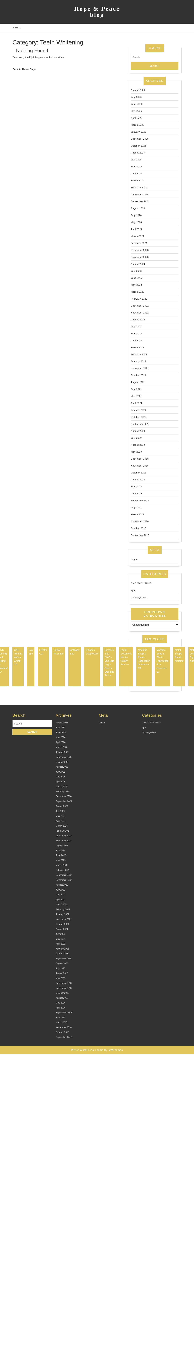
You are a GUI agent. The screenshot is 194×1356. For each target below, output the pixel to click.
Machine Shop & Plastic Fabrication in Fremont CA (144, 659)
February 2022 (139, 354)
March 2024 (137, 236)
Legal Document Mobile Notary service (126, 657)
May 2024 (136, 222)
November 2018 (140, 465)
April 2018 (136, 493)
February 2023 (139, 298)
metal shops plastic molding (179, 655)
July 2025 (136, 159)
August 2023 (138, 264)
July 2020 (136, 438)
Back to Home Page (24, 69)
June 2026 (136, 104)
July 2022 (136, 326)
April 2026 (136, 118)
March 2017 (137, 514)
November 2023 (140, 257)
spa (133, 590)
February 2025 (139, 187)
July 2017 (136, 507)
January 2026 (138, 132)
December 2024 (140, 194)
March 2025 (137, 180)
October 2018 (138, 472)
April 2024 (136, 229)
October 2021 (138, 375)
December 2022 (140, 305)
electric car (43, 652)
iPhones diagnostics (92, 652)
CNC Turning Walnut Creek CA (18, 657)
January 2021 (138, 410)
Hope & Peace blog (97, 11)
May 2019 (136, 451)
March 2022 (137, 347)
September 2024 (140, 201)
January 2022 (138, 361)
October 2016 (138, 528)
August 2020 (138, 431)
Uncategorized (139, 597)
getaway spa (74, 652)
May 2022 (136, 333)
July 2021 (136, 389)
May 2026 (136, 111)
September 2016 (140, 535)
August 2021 (138, 382)
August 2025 (138, 152)
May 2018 (136, 486)
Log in (134, 559)
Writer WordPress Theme (87, 1050)
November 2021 (140, 368)
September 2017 (140, 500)
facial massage (59, 652)
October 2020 (138, 417)
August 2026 (138, 90)
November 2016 (140, 521)
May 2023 (136, 285)
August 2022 (138, 319)
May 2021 (136, 396)
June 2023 (136, 278)
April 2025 (136, 173)
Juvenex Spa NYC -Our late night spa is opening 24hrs (109, 663)
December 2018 (140, 458)
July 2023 (136, 271)
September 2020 (140, 424)
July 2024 (136, 215)
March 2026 (137, 125)
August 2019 (138, 445)
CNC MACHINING (141, 583)
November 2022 (140, 312)
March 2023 (137, 291)
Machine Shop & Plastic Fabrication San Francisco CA (162, 661)
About (16, 28)
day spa (30, 652)
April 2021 (136, 403)
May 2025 (136, 166)
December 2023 (140, 250)
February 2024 (139, 243)
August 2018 (138, 479)
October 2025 (138, 145)
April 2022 (136, 340)
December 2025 (140, 138)
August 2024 (138, 208)
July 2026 (136, 97)
